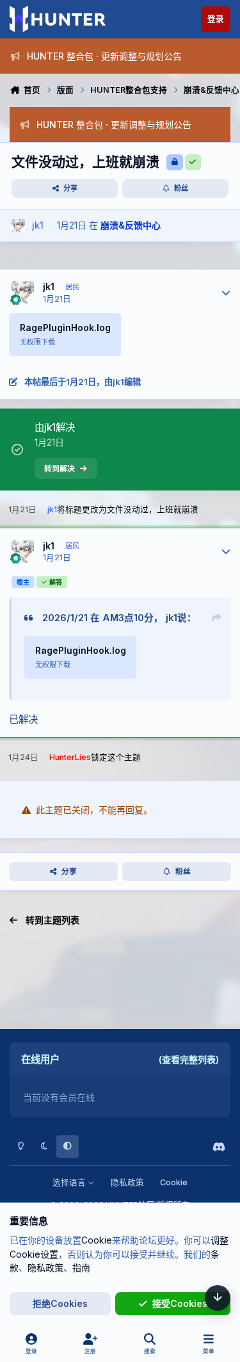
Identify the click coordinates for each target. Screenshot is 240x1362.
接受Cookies (179, 1303)
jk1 (48, 286)
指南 (81, 1267)
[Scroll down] (217, 1298)
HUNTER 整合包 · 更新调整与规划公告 (104, 56)
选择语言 (70, 1182)
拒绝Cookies (60, 1303)
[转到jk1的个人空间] (18, 225)
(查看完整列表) (189, 1059)
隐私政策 (127, 1182)
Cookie (174, 1182)
